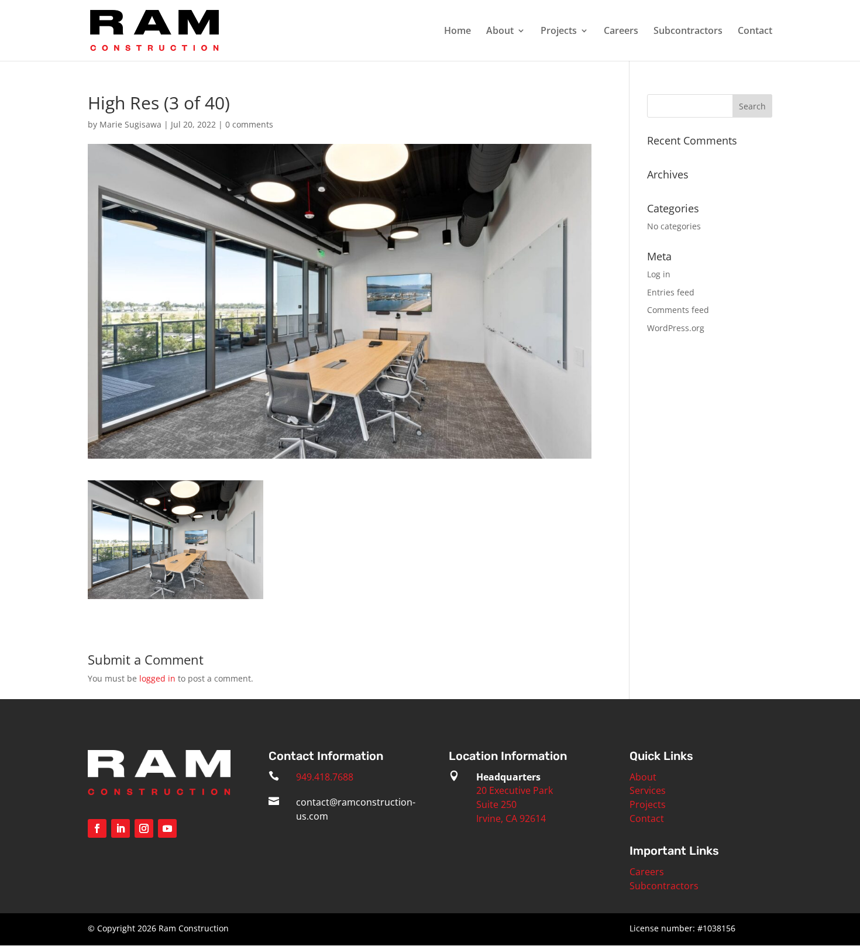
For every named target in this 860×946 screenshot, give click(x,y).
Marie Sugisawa (130, 124)
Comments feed (678, 309)
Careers (621, 31)
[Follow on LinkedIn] (120, 828)
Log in (658, 274)
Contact (755, 31)
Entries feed (670, 292)
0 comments (249, 124)
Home (457, 31)
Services (647, 790)
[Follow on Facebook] (97, 828)
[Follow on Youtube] (167, 828)
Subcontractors (688, 31)
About (500, 31)
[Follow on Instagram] (144, 828)
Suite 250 (496, 804)
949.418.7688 (324, 776)
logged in (157, 678)
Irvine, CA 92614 (511, 818)
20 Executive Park (514, 790)
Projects (559, 31)
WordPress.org (675, 327)
